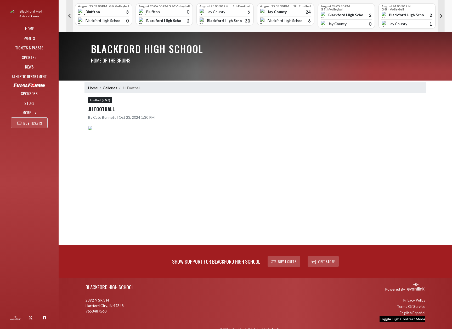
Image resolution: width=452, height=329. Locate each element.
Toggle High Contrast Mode (402, 319)
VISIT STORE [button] (326, 261)
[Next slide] (441, 16)
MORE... (28, 112)
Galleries (110, 88)
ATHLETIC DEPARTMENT (29, 76)
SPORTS (28, 57)
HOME (29, 28)
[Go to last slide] (69, 16)
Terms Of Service (411, 306)
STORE (29, 103)
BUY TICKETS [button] (32, 123)
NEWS (29, 67)
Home (93, 88)
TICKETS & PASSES (29, 47)
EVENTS (29, 38)
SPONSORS (29, 93)
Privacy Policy (414, 300)
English (405, 312)
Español (419, 312)
